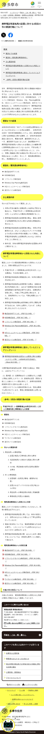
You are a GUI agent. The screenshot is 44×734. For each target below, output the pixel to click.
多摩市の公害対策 (27, 15)
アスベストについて (13, 678)
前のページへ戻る (14, 684)
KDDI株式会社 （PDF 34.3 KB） (17, 554)
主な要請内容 (10, 62)
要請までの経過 (11, 54)
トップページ (14, 12)
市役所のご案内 (33, 690)
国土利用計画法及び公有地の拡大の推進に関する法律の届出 (23, 665)
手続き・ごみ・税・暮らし (28, 12)
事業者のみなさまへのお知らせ (17, 659)
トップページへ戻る (31, 684)
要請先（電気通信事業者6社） (17, 58)
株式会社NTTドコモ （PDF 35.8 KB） (19, 550)
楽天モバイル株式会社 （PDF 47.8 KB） (19, 340)
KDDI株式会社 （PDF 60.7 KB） (17, 318)
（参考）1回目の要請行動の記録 (18, 80)
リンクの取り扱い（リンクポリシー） (23, 695)
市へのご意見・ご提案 (31, 704)
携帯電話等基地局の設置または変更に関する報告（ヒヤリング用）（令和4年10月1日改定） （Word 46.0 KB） (23, 359)
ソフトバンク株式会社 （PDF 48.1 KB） (19, 322)
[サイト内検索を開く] (32, 3)
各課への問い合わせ (14, 704)
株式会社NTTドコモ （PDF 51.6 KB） (19, 314)
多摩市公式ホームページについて (22, 699)
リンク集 (22, 690)
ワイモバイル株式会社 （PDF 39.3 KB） (19, 579)
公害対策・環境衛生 (14, 15)
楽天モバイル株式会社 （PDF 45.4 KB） (19, 583)
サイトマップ (11, 690)
